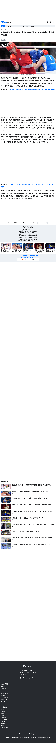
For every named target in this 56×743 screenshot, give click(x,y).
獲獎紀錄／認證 (4, 727)
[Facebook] (20, 678)
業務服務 (3, 723)
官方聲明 (3, 725)
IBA (39, 223)
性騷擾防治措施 (4, 697)
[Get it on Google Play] (33, 733)
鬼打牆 (22, 223)
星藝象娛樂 (3, 717)
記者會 (8, 223)
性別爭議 (45, 223)
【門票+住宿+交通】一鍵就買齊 (28, 233)
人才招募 (3, 713)
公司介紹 (3, 709)
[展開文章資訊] (53, 38)
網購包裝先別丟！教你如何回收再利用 (28, 241)
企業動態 (3, 711)
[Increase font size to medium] (47, 22)
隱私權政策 (3, 695)
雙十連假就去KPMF (28, 229)
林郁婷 (27, 223)
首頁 (2, 29)
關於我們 (3, 686)
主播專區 (3, 715)
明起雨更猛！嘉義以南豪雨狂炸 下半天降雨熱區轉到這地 (19, 26)
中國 (3, 223)
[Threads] (26, 678)
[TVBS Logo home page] (6, 22)
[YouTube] (32, 678)
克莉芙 (50, 223)
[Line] (23, 678)
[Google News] (35, 678)
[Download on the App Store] (23, 733)
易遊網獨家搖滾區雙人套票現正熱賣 (28, 231)
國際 (5, 29)
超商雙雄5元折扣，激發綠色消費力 (28, 237)
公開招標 (3, 721)
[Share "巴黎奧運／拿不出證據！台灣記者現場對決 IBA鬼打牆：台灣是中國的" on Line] (50, 22)
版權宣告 (3, 702)
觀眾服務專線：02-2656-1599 (28, 674)
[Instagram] (29, 678)
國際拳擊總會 (15, 223)
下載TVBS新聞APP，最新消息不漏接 (28, 255)
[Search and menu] (53, 22)
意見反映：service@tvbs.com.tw (28, 672)
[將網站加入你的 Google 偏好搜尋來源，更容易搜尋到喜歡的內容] (28, 259)
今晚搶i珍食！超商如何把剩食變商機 (28, 239)
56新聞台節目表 (4, 688)
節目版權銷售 (4, 719)
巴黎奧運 (34, 223)
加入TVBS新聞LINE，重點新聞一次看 (28, 257)
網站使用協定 (4, 700)
